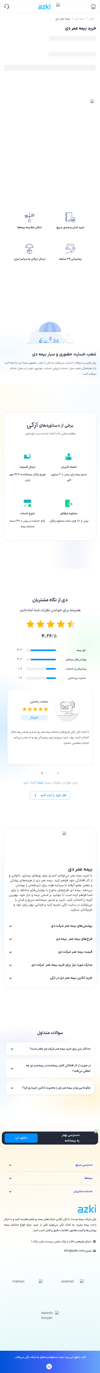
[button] (34, 717)
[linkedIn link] (49, 1366)
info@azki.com (74, 1251)
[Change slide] (58, 773)
